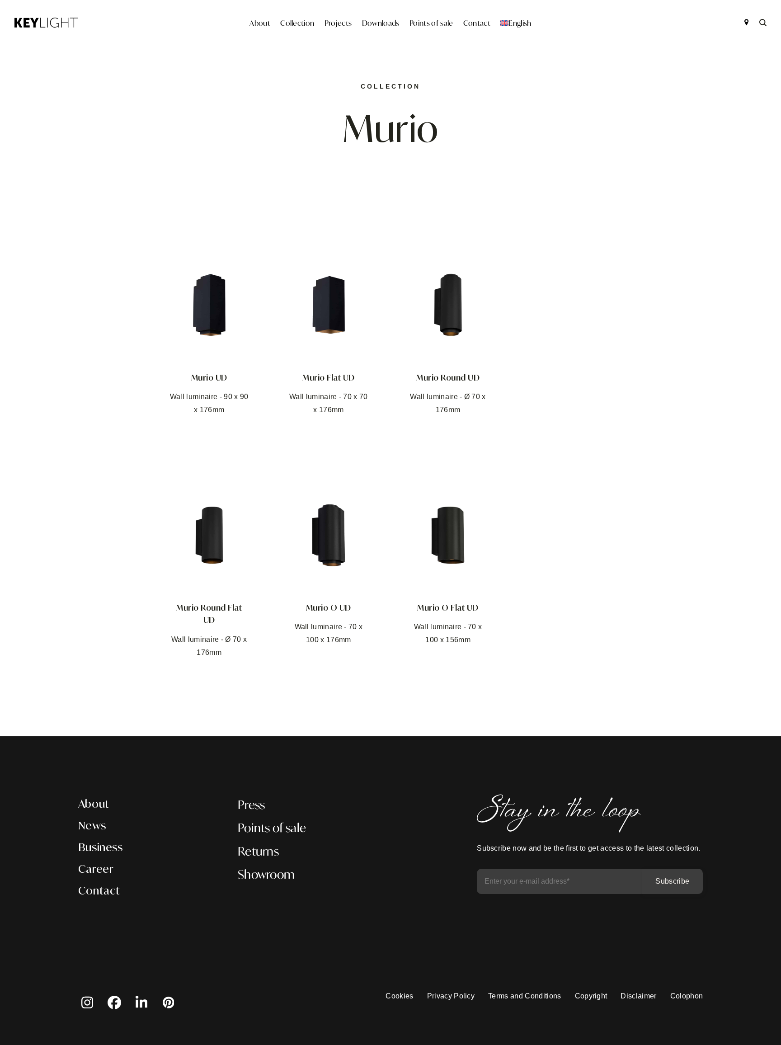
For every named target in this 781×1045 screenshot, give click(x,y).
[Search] (763, 22)
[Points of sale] (746, 23)
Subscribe (672, 881)
